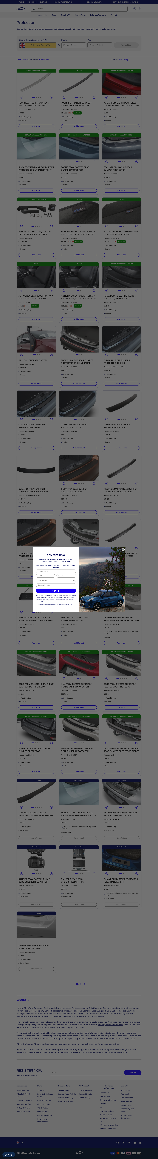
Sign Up (55, 591)
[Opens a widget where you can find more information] (8, 1155)
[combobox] (55, 580)
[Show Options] (74, 580)
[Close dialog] (123, 549)
